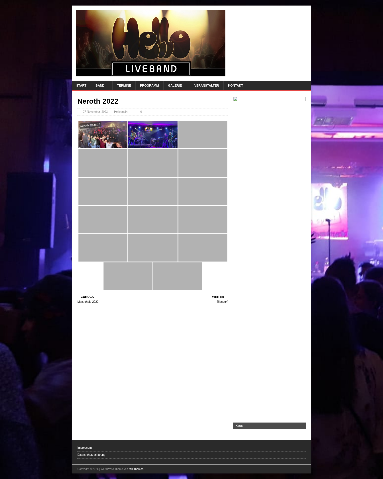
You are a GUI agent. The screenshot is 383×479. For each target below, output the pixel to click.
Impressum (84, 447)
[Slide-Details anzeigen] (269, 263)
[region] (269, 263)
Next (300, 261)
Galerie (175, 85)
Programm (149, 85)
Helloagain (120, 111)
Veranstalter (206, 85)
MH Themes (136, 469)
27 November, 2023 (95, 111)
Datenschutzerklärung (91, 454)
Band (100, 85)
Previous (239, 261)
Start (81, 85)
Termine (124, 85)
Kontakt (235, 85)
